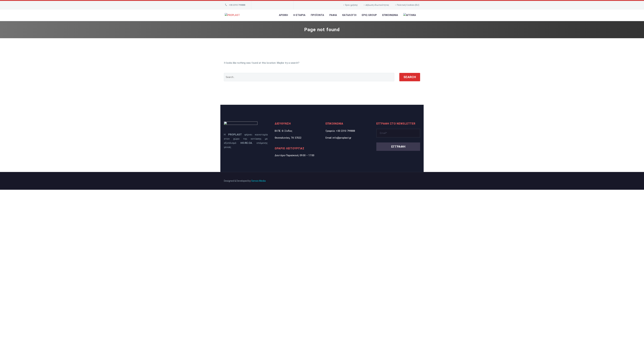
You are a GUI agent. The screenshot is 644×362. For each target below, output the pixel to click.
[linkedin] (237, 156)
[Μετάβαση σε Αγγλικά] (410, 15)
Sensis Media (258, 180)
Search (410, 77)
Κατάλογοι (349, 15)
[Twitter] (269, 5)
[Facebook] (259, 5)
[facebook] (231, 156)
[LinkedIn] (264, 5)
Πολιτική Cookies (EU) (408, 5)
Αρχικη (283, 15)
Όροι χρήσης (351, 5)
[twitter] (225, 156)
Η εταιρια (299, 15)
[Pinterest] (279, 5)
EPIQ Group (369, 15)
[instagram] (249, 156)
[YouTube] (285, 5)
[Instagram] (274, 5)
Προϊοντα (317, 15)
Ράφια (333, 15)
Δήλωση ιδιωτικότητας (377, 5)
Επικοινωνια (390, 15)
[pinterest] (243, 156)
